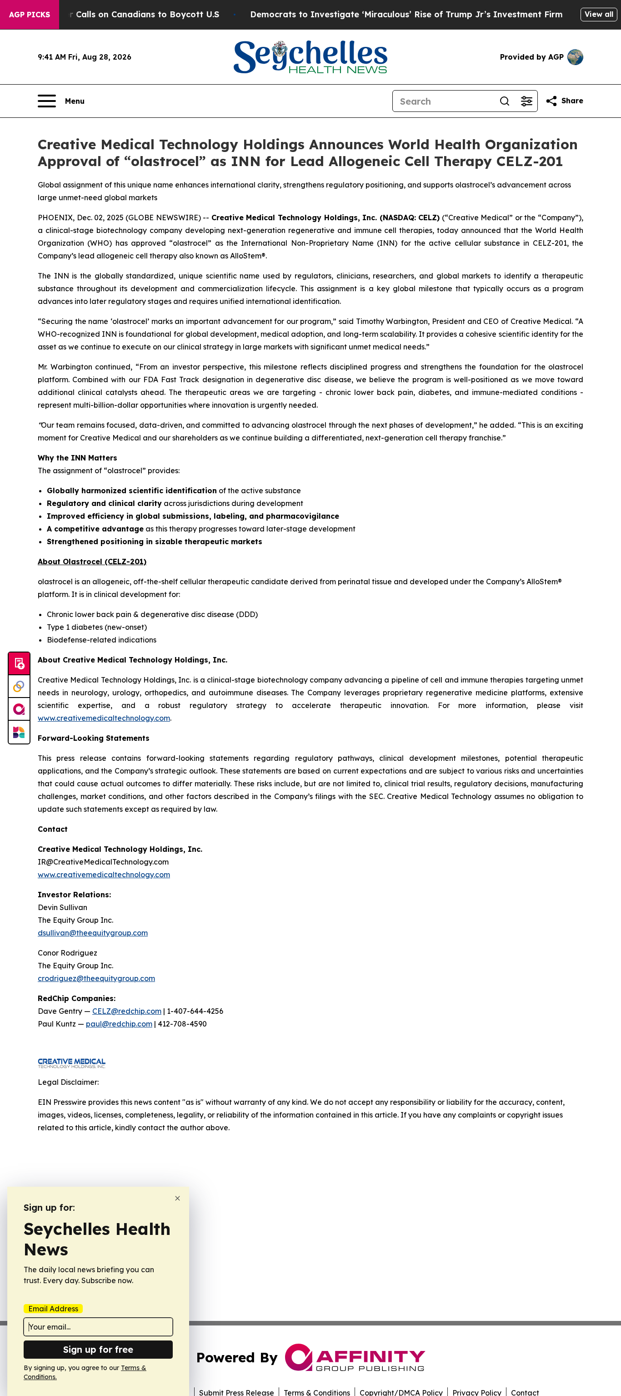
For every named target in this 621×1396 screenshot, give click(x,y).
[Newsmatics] (19, 732)
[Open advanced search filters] (526, 101)
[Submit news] (19, 663)
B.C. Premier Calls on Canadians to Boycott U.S (121, 14)
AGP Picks (29, 14)
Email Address (53, 1308)
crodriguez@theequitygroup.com (96, 978)
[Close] (177, 1198)
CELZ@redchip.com (126, 1011)
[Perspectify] (19, 686)
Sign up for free (98, 1349)
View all (599, 14)
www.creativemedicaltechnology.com (104, 718)
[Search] (505, 101)
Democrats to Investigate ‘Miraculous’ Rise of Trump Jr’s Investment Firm (406, 14)
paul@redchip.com (119, 1023)
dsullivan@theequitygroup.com (93, 932)
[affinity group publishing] (19, 709)
